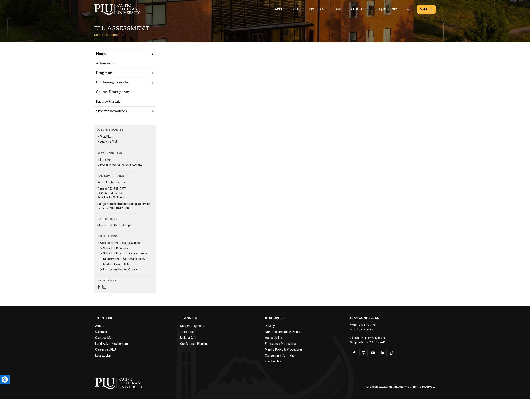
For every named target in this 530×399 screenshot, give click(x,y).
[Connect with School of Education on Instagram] (104, 287)
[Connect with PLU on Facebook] (354, 353)
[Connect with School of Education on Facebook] (98, 287)
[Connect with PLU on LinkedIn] (382, 353)
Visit (297, 9)
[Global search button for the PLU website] (408, 9)
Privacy (270, 326)
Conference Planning (194, 344)
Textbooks (187, 332)
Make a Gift (188, 338)
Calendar (101, 332)
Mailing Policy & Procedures (284, 349)
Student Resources (111, 111)
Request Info (387, 9)
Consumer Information (280, 355)
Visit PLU (106, 136)
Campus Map (104, 338)
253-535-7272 (117, 188)
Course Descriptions (113, 92)
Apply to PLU (108, 141)
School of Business (115, 248)
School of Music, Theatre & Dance (125, 253)
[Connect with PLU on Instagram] (363, 353)
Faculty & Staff (108, 101)
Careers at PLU (105, 349)
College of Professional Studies (120, 242)
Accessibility (273, 338)
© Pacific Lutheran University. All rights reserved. (400, 386)
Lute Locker (103, 355)
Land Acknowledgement (111, 344)
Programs (317, 9)
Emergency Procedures (281, 344)
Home (101, 54)
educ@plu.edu (115, 197)
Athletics (358, 9)
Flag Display (273, 361)
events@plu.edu (377, 337)
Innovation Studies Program (121, 269)
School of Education (109, 35)
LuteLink (105, 159)
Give (338, 9)
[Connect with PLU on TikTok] (392, 353)
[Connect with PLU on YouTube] (373, 353)
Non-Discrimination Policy (282, 332)
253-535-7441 (377, 342)
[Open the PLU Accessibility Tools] (5, 379)
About (99, 326)
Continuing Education (113, 82)
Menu (424, 9)
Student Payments (192, 326)
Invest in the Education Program (121, 165)
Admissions (105, 63)
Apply (279, 9)
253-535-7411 (358, 337)
